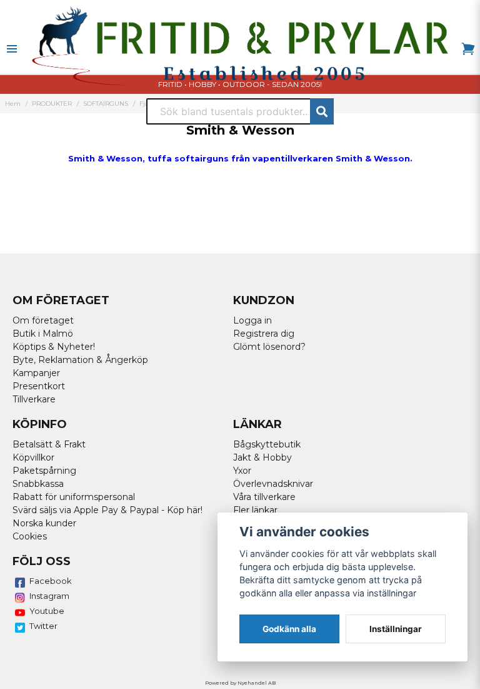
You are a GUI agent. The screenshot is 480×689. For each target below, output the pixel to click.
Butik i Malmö (42, 333)
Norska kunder (44, 523)
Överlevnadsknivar (273, 483)
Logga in (252, 320)
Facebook (50, 581)
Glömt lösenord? (269, 346)
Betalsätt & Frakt (49, 444)
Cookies (29, 536)
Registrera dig (263, 333)
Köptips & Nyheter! (53, 346)
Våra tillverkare (264, 497)
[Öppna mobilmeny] (12, 48)
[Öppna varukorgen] (468, 48)
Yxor (242, 470)
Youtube (46, 611)
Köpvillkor (33, 457)
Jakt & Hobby (262, 457)
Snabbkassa (38, 483)
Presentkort (38, 386)
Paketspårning (44, 470)
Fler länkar (255, 510)
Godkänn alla (289, 629)
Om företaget (43, 320)
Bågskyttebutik (267, 444)
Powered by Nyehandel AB (240, 683)
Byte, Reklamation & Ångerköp (80, 359)
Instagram (49, 596)
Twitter (43, 626)
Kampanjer (36, 373)
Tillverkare (34, 399)
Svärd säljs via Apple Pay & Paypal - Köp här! (107, 510)
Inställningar (395, 629)
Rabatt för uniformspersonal (73, 497)
